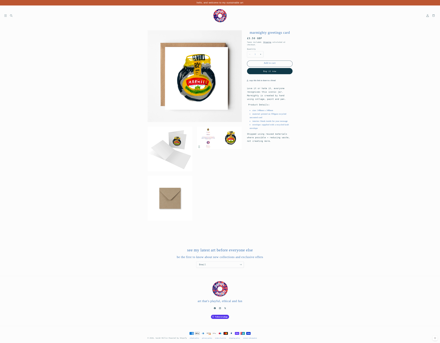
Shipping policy (234, 338)
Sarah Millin (162, 338)
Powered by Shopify (178, 338)
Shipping (267, 42)
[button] (5, 16)
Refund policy (194, 338)
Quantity (251, 49)
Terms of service (220, 338)
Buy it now (269, 71)
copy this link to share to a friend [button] (262, 80)
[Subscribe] (241, 265)
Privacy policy (207, 338)
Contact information (250, 338)
